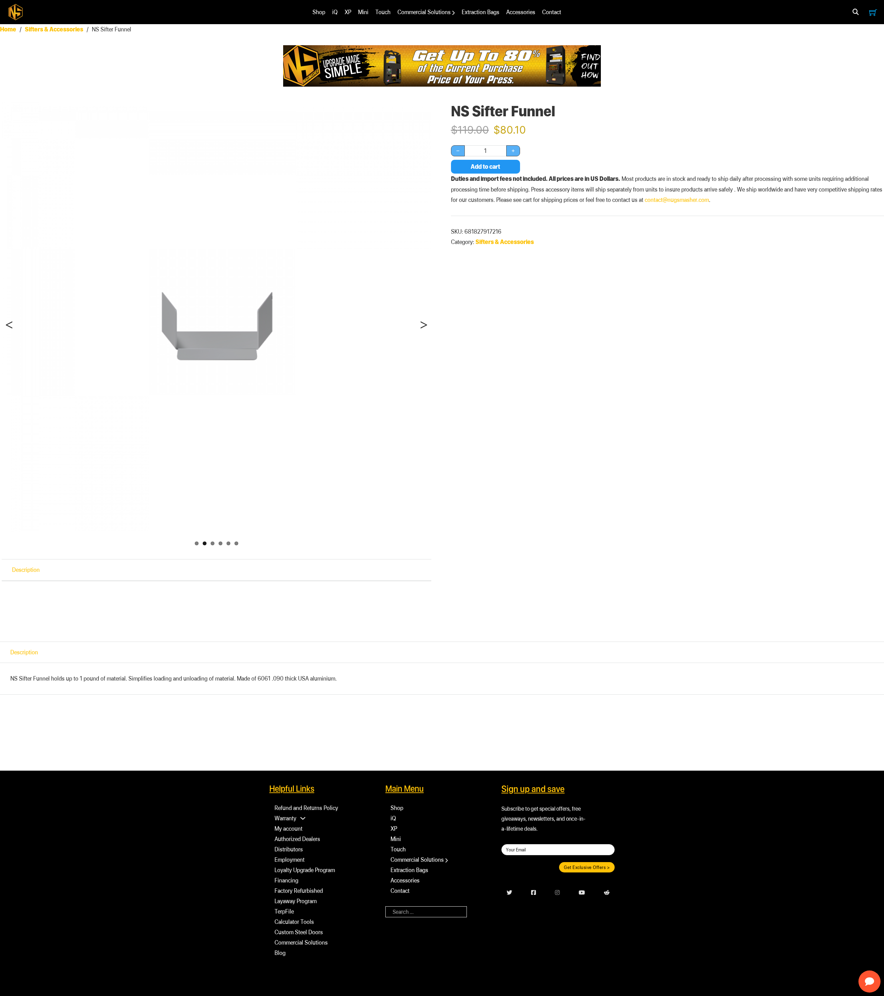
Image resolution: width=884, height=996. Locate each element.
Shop (319, 12)
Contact (551, 12)
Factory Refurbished (299, 890)
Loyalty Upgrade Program (305, 869)
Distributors (289, 849)
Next (422, 338)
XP (348, 12)
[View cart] (873, 12)
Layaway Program (296, 901)
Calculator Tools (294, 921)
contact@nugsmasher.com (677, 199)
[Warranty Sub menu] (303, 818)
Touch (383, 12)
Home (8, 29)
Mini (363, 12)
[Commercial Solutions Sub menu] (453, 13)
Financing (286, 880)
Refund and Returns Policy (306, 807)
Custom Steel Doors (299, 932)
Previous (13, 338)
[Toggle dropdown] (855, 12)
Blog (280, 952)
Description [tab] (26, 569)
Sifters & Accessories (54, 29)
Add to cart (485, 166)
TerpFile (284, 911)
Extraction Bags (480, 12)
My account (288, 828)
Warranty (285, 818)
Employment (290, 859)
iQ (335, 12)
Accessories (520, 12)
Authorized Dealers (297, 838)
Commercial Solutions (424, 12)
